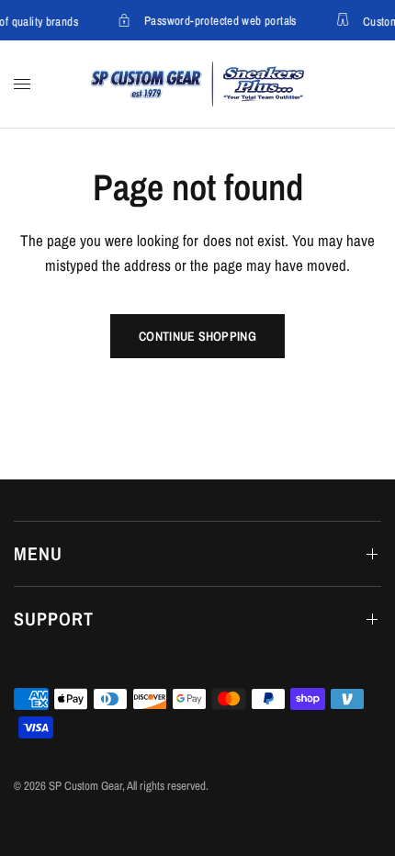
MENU (38, 553)
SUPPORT (54, 618)
